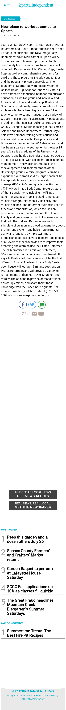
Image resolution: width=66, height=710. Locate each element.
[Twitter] (32, 304)
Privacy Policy (51, 695)
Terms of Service (35, 695)
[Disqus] (33, 360)
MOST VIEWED (9, 529)
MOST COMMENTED (12, 623)
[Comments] (42, 304)
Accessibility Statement (33, 698)
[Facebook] (23, 304)
